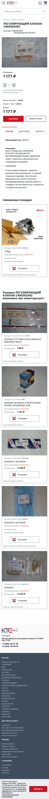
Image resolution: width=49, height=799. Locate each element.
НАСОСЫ (5, 691)
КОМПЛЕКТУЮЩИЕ (9, 683)
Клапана (14, 19)
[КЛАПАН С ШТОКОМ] (24, 443)
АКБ (3, 667)
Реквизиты (6, 770)
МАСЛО (5, 688)
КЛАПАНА (5, 680)
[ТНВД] (24, 225)
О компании (6, 765)
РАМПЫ (4, 701)
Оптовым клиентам (9, 749)
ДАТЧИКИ (5, 672)
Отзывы (5, 768)
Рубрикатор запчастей (10, 662)
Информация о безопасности (13, 752)
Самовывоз (6, 725)
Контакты (5, 773)
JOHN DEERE (6, 665)
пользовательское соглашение (10, 796)
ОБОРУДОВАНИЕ (8, 693)
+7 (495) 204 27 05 (40, 3)
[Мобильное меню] (3, 3)
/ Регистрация (11, 757)
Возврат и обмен (8, 746)
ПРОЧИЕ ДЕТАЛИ (8, 699)
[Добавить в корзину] (14, 268)
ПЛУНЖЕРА (6, 696)
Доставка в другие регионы (13, 730)
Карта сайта (6, 754)
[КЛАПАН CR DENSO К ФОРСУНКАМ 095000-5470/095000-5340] (24, 381)
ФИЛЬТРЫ (6, 714)
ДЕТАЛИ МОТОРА (9, 675)
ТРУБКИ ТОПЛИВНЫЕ (10, 709)
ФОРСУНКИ (6, 717)
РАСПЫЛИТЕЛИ (7, 704)
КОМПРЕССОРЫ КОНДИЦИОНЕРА (15, 685)
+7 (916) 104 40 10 (10, 646)
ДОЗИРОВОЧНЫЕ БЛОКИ (11, 678)
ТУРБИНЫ (5, 712)
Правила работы (8, 744)
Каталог (6, 19)
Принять (38, 789)
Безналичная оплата (10, 733)
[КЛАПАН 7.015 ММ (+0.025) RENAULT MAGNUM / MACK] (24, 318)
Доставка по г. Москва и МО (13, 728)
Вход (4, 757)
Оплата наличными (9, 735)
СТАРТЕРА (6, 706)
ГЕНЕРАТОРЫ (7, 670)
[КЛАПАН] (24, 566)
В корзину (13, 119)
